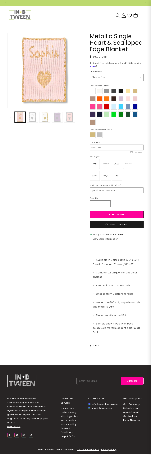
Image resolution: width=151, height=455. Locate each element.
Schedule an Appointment (131, 410)
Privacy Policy (68, 424)
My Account (67, 408)
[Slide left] (10, 117)
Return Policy (68, 420)
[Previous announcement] (6, 3)
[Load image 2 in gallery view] (32, 117)
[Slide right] (79, 117)
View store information (105, 238)
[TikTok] (31, 435)
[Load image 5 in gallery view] (69, 117)
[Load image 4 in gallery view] (57, 117)
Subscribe (132, 381)
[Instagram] (24, 435)
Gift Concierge (132, 404)
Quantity (94, 198)
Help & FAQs (68, 436)
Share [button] (96, 345)
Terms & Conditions (67, 430)
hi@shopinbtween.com (104, 404)
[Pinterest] (16, 435)
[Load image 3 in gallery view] (44, 117)
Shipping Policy (69, 416)
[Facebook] (9, 435)
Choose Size (96, 71)
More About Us (132, 420)
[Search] (118, 15)
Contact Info (96, 398)
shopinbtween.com (103, 408)
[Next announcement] (145, 3)
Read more (13, 426)
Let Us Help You (132, 398)
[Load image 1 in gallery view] (20, 117)
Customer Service (67, 401)
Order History (68, 412)
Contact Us (130, 416)
